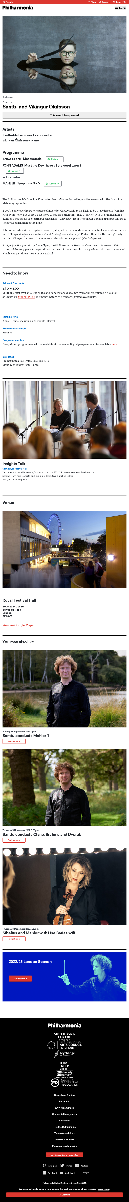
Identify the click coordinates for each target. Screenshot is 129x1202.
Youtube (84, 1165)
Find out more (14, 741)
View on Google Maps (18, 625)
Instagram (52, 1165)
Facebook (52, 1173)
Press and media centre (64, 1145)
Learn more (103, 1188)
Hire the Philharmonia (64, 1126)
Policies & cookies (64, 1139)
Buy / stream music (64, 1107)
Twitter (69, 1165)
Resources (64, 1101)
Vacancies (64, 1120)
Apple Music (70, 1173)
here (114, 344)
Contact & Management (64, 1114)
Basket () (121, 2)
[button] (64, 697)
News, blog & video (64, 1095)
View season (20, 978)
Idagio (86, 1172)
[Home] (18, 8)
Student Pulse (26, 297)
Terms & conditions (64, 1133)
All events (8, 97)
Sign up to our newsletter (66, 1154)
